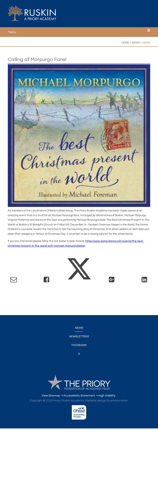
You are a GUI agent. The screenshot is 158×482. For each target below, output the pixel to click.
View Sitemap (51, 395)
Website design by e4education (106, 400)
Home (125, 42)
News (135, 42)
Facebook (79, 345)
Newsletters (79, 336)
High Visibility (106, 395)
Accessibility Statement (79, 395)
